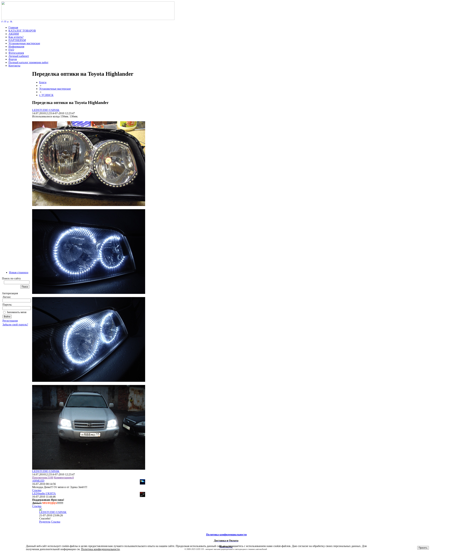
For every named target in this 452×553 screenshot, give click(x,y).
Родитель (44, 521)
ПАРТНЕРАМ (17, 40)
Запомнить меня (16, 312)
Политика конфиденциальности (100, 549)
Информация (16, 46)
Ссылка (36, 490)
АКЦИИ (13, 33)
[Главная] (87, 18)
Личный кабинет (18, 56)
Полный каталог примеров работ (28, 62)
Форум (12, 59)
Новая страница (18, 272)
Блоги (42, 82)
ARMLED (38, 480)
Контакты (14, 65)
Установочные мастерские (24, 43)
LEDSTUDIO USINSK (46, 110)
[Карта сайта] (8, 21)
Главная (13, 27)
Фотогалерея (16, 52)
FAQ (11, 49)
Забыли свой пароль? (15, 324)
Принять (423, 547)
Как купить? (15, 36)
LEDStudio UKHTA (44, 493)
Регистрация (10, 320)
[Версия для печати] (11, 21)
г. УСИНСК (46, 95)
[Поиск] (5, 21)
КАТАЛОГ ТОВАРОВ (22, 30)
